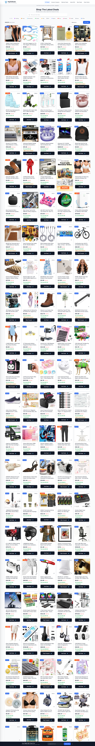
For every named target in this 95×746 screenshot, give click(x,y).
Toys (60, 18)
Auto (78, 18)
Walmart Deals (64, 2)
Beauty (65, 18)
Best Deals (79, 2)
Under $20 (72, 2)
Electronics (30, 18)
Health (72, 18)
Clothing (17, 18)
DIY (48, 18)
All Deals (47, 2)
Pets (43, 18)
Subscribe (67, 743)
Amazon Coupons (55, 2)
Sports (54, 18)
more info (57, 5)
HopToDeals (12, 2)
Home (23, 18)
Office (83, 18)
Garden (37, 18)
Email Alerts (87, 2)
